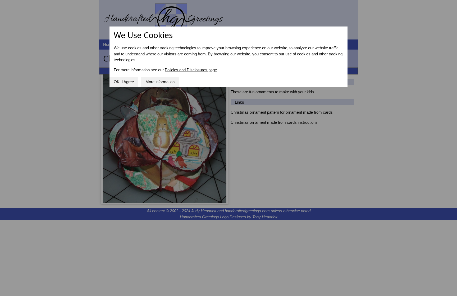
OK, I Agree (124, 81)
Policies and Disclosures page (191, 70)
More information (160, 81)
